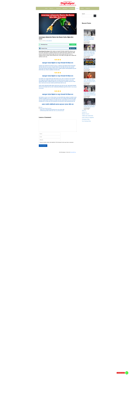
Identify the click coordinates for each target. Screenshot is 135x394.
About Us (51, 8)
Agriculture (58, 8)
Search (83, 13)
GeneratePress (73, 152)
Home (46, 8)
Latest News (65, 8)
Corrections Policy (86, 119)
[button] (126, 372)
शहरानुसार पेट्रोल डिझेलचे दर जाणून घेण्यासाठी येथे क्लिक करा (57, 63)
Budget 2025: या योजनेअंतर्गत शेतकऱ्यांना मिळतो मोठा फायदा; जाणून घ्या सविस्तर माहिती (52, 109)
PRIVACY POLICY (85, 113)
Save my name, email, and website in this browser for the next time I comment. (57, 142)
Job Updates (71, 8)
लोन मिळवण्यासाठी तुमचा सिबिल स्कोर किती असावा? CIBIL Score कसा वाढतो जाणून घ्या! (52, 110)
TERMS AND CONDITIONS (87, 115)
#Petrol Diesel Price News (46, 108)
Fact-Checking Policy (86, 121)
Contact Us (88, 8)
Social (77, 8)
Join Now (73, 44)
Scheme (82, 8)
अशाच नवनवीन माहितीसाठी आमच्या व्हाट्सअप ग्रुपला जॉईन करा (58, 104)
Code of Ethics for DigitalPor (88, 117)
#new (41, 108)
